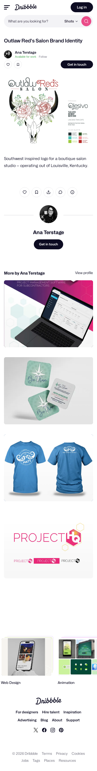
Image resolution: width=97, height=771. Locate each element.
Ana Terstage (25, 52)
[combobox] (32, 21)
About (57, 720)
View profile (84, 273)
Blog (44, 720)
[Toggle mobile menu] (6, 7)
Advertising (27, 720)
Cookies (78, 753)
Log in (82, 7)
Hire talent (50, 712)
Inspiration (72, 712)
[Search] (86, 21)
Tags (36, 760)
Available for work (25, 56)
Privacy (62, 753)
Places (49, 760)
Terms (47, 753)
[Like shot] (8, 64)
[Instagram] (52, 730)
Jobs (25, 760)
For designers (27, 712)
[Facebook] (44, 730)
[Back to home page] (26, 7)
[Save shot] (18, 64)
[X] (36, 730)
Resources (67, 760)
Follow (43, 56)
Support (73, 720)
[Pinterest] (61, 730)
